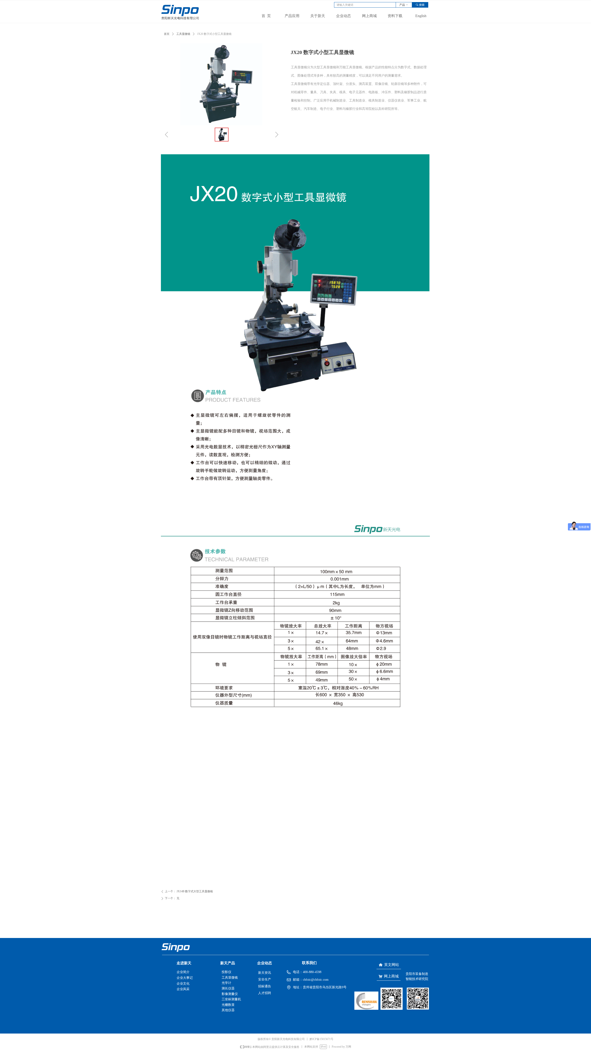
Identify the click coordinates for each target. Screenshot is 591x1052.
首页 (166, 34)
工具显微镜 (183, 34)
